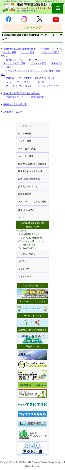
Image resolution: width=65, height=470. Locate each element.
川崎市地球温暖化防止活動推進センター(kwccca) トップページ (33, 49)
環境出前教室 (37, 97)
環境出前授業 (24, 194)
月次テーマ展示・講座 (14, 63)
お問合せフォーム (14, 60)
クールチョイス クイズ (48, 86)
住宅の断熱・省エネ (44, 78)
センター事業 (27, 52)
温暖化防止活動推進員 (29, 179)
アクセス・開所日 (50, 52)
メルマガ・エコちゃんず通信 (32, 201)
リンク (4, 56)
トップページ (24, 126)
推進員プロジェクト (15, 97)
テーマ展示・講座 (27, 148)
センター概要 (9, 52)
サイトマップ (24, 276)
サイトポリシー (36, 60)
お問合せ (22, 261)
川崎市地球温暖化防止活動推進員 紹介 (21, 93)
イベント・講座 (38, 63)
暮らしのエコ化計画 (34, 82)
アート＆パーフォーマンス (18, 86)
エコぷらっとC (11, 82)
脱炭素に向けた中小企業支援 (17, 78)
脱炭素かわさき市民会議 (15, 104)
